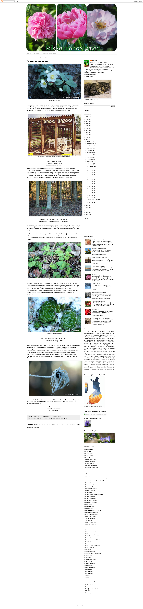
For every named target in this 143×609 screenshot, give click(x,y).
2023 (87, 123)
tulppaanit (89, 336)
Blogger (82, 605)
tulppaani (98, 338)
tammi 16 (91, 183)
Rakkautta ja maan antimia (92, 535)
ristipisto (105, 351)
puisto (95, 356)
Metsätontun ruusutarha (91, 512)
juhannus (112, 338)
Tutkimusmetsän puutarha (92, 581)
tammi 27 (91, 172)
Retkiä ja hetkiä (89, 541)
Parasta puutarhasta (90, 522)
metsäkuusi (86, 369)
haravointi (104, 336)
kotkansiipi (89, 349)
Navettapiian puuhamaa (91, 514)
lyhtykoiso (103, 367)
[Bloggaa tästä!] (55, 416)
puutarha (46, 418)
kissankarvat (86, 367)
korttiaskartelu (101, 345)
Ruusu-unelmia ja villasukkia (92, 545)
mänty (111, 359)
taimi (105, 354)
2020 (87, 130)
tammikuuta (90, 166)
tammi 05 (91, 195)
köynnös (97, 367)
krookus (97, 336)
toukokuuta (90, 157)
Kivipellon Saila (89, 486)
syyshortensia (100, 340)
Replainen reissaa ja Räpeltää (93, 539)
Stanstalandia (89, 571)
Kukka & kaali (88, 492)
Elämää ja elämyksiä (90, 459)
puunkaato (91, 361)
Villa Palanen (88, 591)
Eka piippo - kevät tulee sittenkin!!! (101, 318)
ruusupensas (88, 354)
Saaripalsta (88, 549)
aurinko (104, 335)
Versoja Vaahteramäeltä (91, 589)
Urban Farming (89, 583)
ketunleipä (111, 366)
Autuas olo (88, 457)
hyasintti (86, 341)
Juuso (86, 333)
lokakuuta (90, 145)
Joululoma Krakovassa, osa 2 (100, 257)
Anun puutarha (89, 453)
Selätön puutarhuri (90, 563)
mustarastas (89, 338)
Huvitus (104, 361)
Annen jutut (88, 451)
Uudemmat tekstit (32, 424)
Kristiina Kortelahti (90, 490)
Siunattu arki (88, 569)
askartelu (97, 349)
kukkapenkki (106, 353)
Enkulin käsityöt (89, 463)
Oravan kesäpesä (90, 518)
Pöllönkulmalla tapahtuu (91, 534)
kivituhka (98, 353)
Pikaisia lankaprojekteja (98, 275)
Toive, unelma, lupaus (37, 61)
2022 (87, 126)
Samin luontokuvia (90, 551)
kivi (105, 362)
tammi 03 (91, 197)
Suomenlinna (87, 359)
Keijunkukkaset (89, 482)
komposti (110, 356)
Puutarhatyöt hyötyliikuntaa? (99, 292)
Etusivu (29, 53)
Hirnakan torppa (89, 469)
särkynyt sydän (87, 366)
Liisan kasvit (88, 504)
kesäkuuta (90, 154)
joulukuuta (90, 141)
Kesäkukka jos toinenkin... (99, 239)
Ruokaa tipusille (96, 283)
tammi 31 (91, 168)
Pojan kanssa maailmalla (98, 266)
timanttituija (94, 366)
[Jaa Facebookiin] (58, 416)
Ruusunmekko (31, 105)
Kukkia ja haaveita (90, 496)
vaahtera (86, 345)
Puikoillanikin (88, 526)
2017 (87, 137)
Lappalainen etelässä (91, 502)
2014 (87, 207)
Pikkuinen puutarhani (90, 524)
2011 (87, 214)
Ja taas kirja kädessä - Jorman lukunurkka (96, 479)
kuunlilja (113, 353)
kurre (92, 367)
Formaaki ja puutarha (91, 465)
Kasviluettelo (37, 53)
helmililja (88, 351)
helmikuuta (90, 163)
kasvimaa (112, 335)
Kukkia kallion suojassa (91, 500)
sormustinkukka (107, 343)
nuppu (98, 364)
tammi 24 (91, 174)
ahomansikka (96, 359)
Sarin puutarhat (89, 555)
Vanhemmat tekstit (75, 424)
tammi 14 (91, 186)
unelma (56, 418)
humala (105, 356)
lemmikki (112, 336)
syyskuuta (90, 148)
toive (52, 418)
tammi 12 (91, 188)
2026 (87, 116)
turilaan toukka (98, 370)
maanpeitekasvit (87, 364)
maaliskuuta (90, 161)
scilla (100, 356)
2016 (87, 139)
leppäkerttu (105, 349)
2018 (87, 135)
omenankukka (105, 364)
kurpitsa (86, 348)
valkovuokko (94, 348)
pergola (90, 356)
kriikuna (102, 341)
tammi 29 (91, 170)
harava (95, 362)
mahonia (109, 340)
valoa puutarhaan (63, 418)
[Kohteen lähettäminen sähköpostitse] (53, 416)
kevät (99, 332)
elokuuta (89, 150)
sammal (112, 348)
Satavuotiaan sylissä (90, 559)
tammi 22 (91, 177)
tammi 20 (91, 179)
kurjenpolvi (100, 354)
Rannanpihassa (89, 537)
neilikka (93, 364)
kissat (92, 353)
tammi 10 (91, 190)
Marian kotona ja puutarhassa (93, 510)
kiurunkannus (111, 361)
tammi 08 (91, 193)
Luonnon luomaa (89, 506)
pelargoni (101, 369)
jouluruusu (96, 335)
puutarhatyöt (90, 340)
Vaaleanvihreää (89, 585)
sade (109, 333)
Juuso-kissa (87, 335)
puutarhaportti (96, 351)
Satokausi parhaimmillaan (99, 248)
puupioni (111, 364)
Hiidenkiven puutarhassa (91, 467)
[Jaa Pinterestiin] (60, 416)
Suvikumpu (88, 577)
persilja (85, 361)
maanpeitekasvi (110, 367)
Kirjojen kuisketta (89, 484)
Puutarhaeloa (88, 528)
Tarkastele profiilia (88, 76)
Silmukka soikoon (90, 565)
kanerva (101, 362)
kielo (85, 356)
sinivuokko (112, 351)
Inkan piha (88, 477)
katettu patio (36, 418)
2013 (87, 210)
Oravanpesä (88, 520)
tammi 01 (91, 202)
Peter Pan (101, 366)
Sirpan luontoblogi (90, 567)
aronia (109, 341)
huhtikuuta (90, 159)
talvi (50, 418)
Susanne (87, 575)
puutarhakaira (109, 369)
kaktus (87, 353)
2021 (87, 128)
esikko (93, 345)
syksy (102, 333)
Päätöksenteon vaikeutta (98, 301)
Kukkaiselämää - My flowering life (94, 494)
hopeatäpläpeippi (88, 358)
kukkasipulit (89, 362)
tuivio (92, 370)
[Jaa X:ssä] (56, 416)
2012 (87, 212)
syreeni (113, 349)
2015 (87, 205)
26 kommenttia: (47, 416)
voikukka (111, 354)
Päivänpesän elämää (90, 532)
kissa (108, 332)
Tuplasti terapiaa (89, 579)
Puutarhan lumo (89, 530)
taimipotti (98, 361)
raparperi (96, 343)
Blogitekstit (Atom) (35, 427)
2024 (87, 121)
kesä (93, 333)
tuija (94, 354)
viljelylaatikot (109, 358)
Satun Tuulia (88, 561)
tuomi (94, 341)
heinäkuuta (90, 152)
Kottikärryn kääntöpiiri (91, 488)
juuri (106, 366)
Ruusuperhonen (89, 547)
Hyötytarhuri (88, 473)
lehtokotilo (111, 362)
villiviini (110, 346)
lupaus (41, 418)
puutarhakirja (104, 348)
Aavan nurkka (89, 449)
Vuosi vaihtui (95, 309)
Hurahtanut (88, 471)
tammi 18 (91, 181)
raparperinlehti (87, 370)
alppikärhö (93, 346)
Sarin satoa (88, 557)
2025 (87, 119)
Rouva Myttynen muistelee (92, 543)
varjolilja (102, 346)
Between (94, 60)
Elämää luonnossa (90, 461)
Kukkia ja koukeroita (90, 498)
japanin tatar (104, 359)
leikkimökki (98, 358)
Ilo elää (87, 475)
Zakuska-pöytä (89, 592)
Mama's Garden (89, 508)
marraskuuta (90, 143)
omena (110, 345)
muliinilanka (94, 369)
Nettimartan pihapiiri (90, 516)
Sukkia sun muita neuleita (49, 53)
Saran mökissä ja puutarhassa (93, 553)
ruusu (85, 346)
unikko (105, 338)
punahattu (86, 343)
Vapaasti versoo (89, 587)
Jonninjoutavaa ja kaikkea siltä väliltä (95, 480)
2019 (87, 132)
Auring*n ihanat (89, 455)
